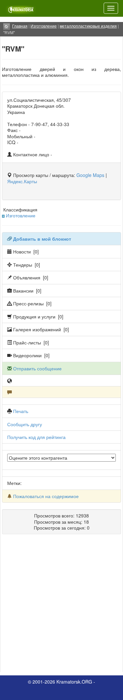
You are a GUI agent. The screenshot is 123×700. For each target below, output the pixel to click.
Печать (20, 411)
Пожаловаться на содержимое (46, 496)
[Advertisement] (61, 605)
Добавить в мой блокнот (42, 238)
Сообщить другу (24, 424)
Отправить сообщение (37, 368)
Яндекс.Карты (22, 181)
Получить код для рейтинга (36, 437)
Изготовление (20, 215)
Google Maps (90, 175)
